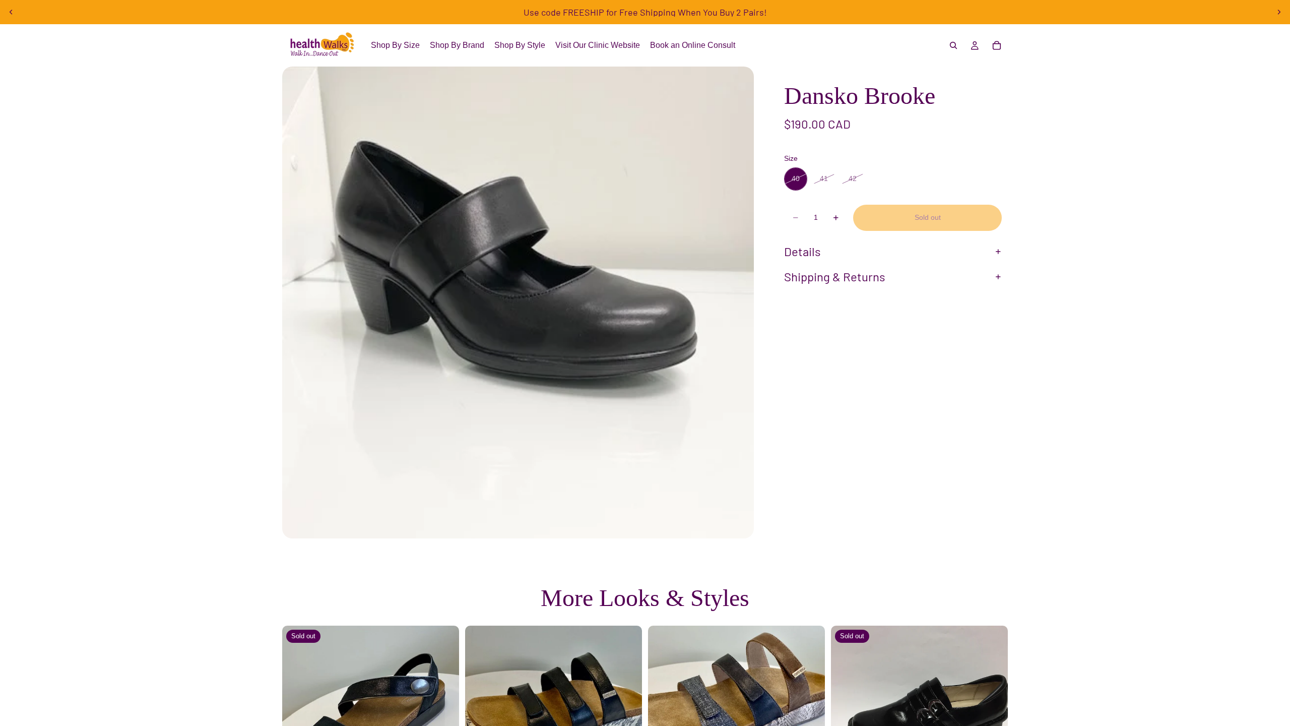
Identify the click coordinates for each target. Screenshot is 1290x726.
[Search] (953, 45)
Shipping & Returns (834, 276)
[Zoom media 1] (518, 302)
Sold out (928, 217)
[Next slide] (1279, 12)
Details (802, 251)
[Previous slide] (11, 12)
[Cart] (997, 45)
